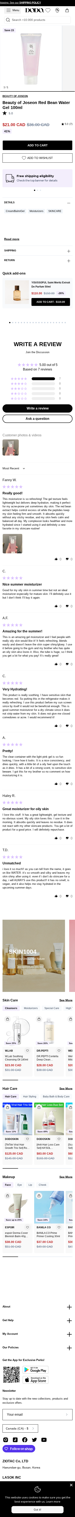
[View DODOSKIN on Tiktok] (15, 1440)
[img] (66, 124)
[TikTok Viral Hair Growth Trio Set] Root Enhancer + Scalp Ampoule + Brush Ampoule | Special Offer (17, 1146)
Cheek (42, 1184)
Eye (20, 1184)
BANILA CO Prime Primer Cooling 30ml (48, 1235)
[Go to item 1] (34, 190)
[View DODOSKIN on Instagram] (5, 1440)
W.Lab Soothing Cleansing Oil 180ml (16, 1058)
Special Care (51, 1008)
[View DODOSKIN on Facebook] (25, 1440)
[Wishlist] (48, 10)
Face (8, 1184)
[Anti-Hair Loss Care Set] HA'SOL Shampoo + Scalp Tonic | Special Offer (48, 1146)
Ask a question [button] (37, 418)
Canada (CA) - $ (17, 1428)
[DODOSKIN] (34, 10)
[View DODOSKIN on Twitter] (34, 1440)
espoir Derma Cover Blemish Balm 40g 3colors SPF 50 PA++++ (16, 1235)
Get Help (8, 1320)
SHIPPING (10, 250)
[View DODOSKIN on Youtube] (44, 1440)
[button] (5, 113)
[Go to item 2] (37, 190)
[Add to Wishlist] (27, 1050)
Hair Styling (29, 1096)
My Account (10, 1333)
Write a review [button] (38, 408)
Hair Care (10, 1096)
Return (9, 260)
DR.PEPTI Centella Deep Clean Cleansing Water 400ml (47, 1058)
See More (65, 1000)
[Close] (71, 1485)
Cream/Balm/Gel (15, 211)
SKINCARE (54, 211)
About (6, 1306)
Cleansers (11, 1008)
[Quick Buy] (5, 1194)
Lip (30, 1184)
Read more (11, 239)
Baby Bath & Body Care (56, 1096)
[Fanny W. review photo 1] (12, 544)
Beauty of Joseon (15, 96)
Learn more (53, 1501)
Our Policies (10, 1347)
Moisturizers (36, 211)
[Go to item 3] (40, 190)
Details (9, 202)
